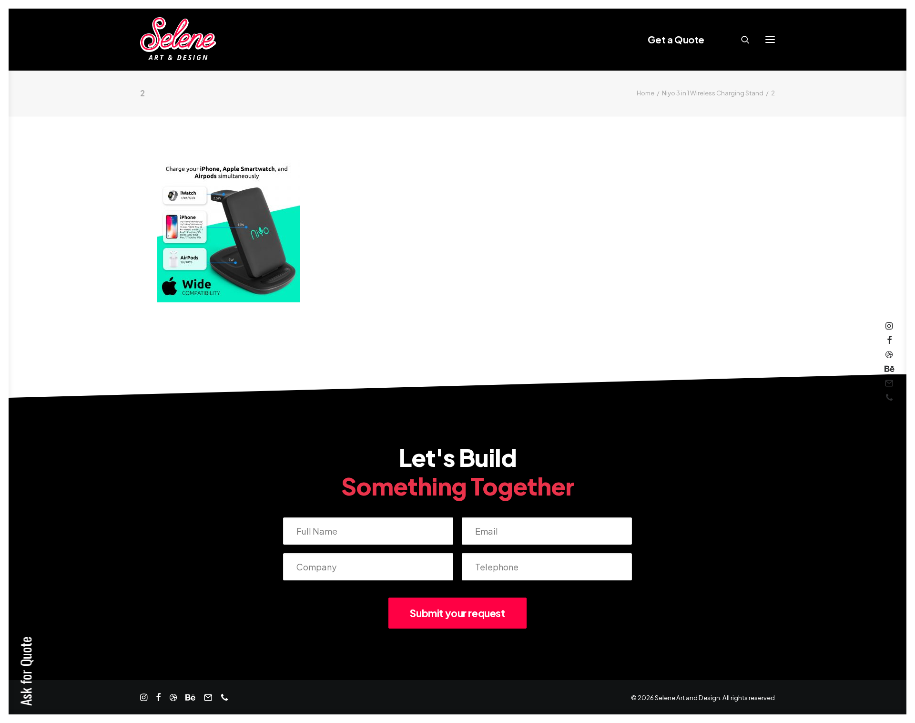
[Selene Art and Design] (178, 39)
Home (645, 93)
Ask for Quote (25, 671)
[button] (770, 40)
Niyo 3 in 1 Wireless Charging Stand (712, 93)
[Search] (741, 39)
